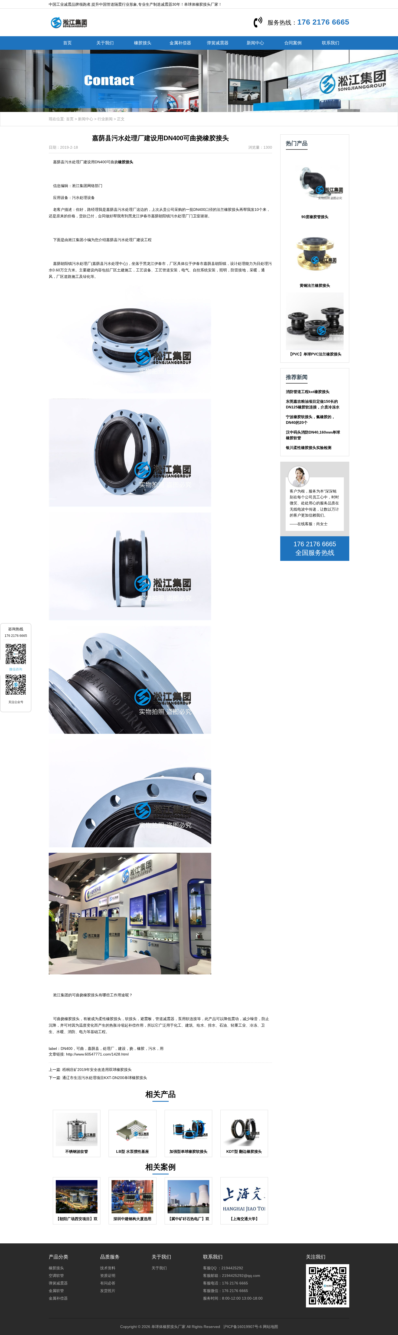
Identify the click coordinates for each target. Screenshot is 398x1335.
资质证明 (107, 1275)
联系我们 (330, 43)
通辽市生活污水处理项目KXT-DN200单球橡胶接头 (104, 1078)
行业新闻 (105, 119)
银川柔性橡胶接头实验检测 (308, 447)
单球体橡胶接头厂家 (168, 1326)
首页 (67, 43)
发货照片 (107, 1291)
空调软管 (56, 1275)
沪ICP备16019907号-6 (242, 1326)
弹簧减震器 (218, 43)
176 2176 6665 (323, 22)
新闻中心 (255, 43)
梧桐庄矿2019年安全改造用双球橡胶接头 (97, 1069)
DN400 (67, 1048)
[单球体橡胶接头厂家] (69, 22)
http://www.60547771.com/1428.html (97, 1054)
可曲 (80, 1048)
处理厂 (108, 1048)
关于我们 (105, 43)
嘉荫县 (93, 1048)
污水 (152, 1048)
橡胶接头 (142, 43)
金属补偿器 (180, 43)
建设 (122, 1048)
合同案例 (293, 43)
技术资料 (107, 1268)
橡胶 (141, 1048)
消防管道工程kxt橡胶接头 (308, 391)
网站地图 (270, 1326)
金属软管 (56, 1291)
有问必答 (107, 1283)
